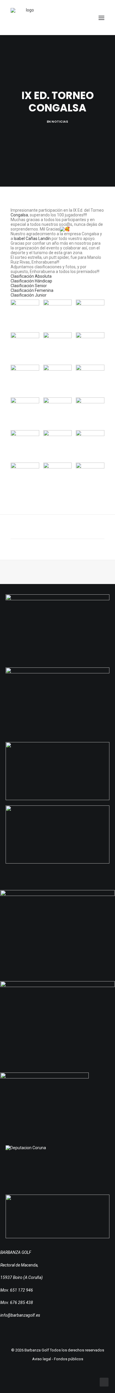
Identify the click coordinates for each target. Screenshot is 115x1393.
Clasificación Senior (29, 285)
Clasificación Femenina (32, 290)
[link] (19, 215)
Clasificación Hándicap (31, 281)
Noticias (60, 121)
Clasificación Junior (29, 295)
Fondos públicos (68, 1359)
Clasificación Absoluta (31, 276)
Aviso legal (41, 1359)
